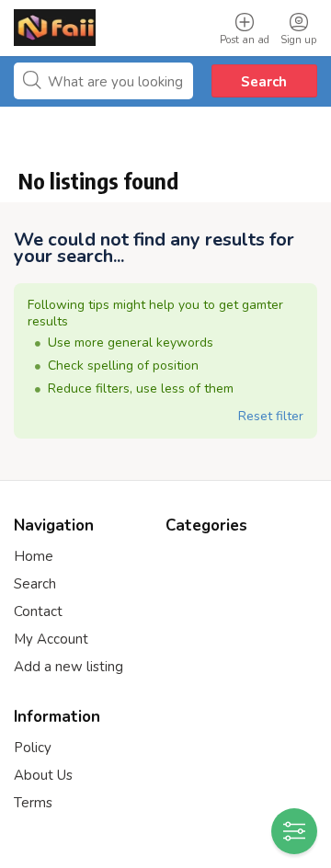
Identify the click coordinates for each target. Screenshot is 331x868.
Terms (33, 802)
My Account (51, 639)
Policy (32, 747)
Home (33, 556)
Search (264, 82)
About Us (43, 775)
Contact (38, 611)
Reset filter (270, 416)
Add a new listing (68, 666)
